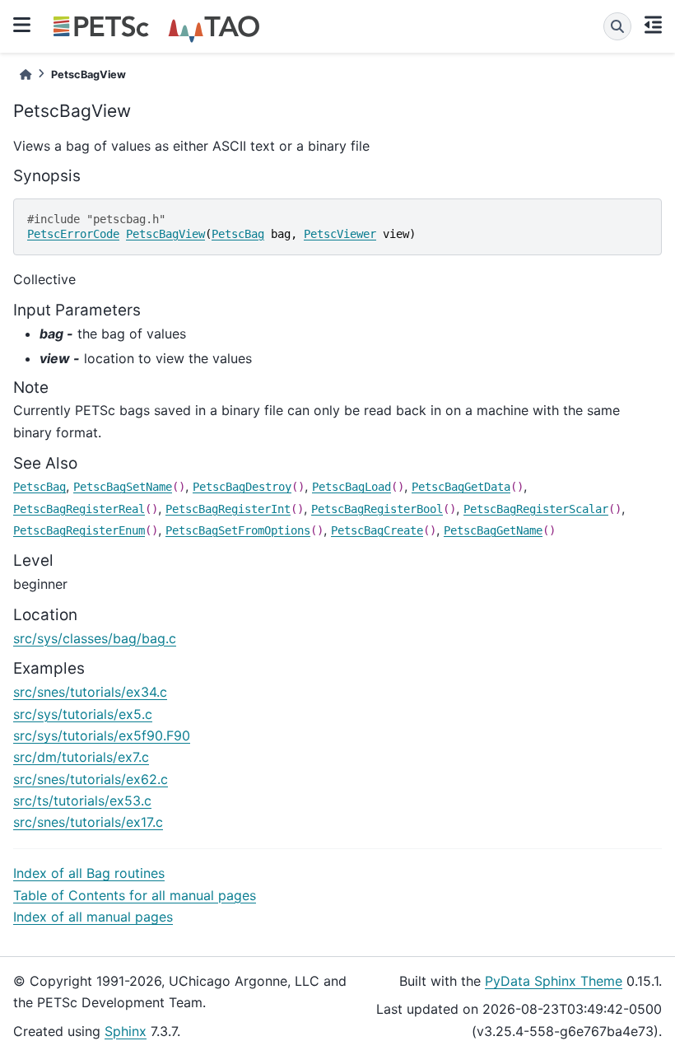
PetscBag (238, 233)
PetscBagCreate (377, 530)
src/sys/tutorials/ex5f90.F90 (101, 735)
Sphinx (126, 1031)
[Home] (25, 74)
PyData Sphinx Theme (553, 981)
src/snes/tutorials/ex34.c (90, 692)
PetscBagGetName (493, 530)
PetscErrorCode (73, 233)
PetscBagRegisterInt (228, 509)
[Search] (617, 26)
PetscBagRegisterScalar (535, 509)
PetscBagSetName (122, 486)
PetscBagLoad (351, 486)
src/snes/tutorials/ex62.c (90, 779)
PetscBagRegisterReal (79, 509)
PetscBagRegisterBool (377, 509)
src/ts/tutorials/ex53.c (82, 800)
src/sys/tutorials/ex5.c (82, 714)
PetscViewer (340, 233)
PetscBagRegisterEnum (79, 530)
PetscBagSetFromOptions (237, 530)
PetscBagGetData (461, 486)
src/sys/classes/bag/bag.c (94, 638)
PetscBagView (165, 233)
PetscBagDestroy (242, 486)
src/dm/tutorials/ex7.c (81, 757)
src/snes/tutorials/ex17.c (88, 822)
